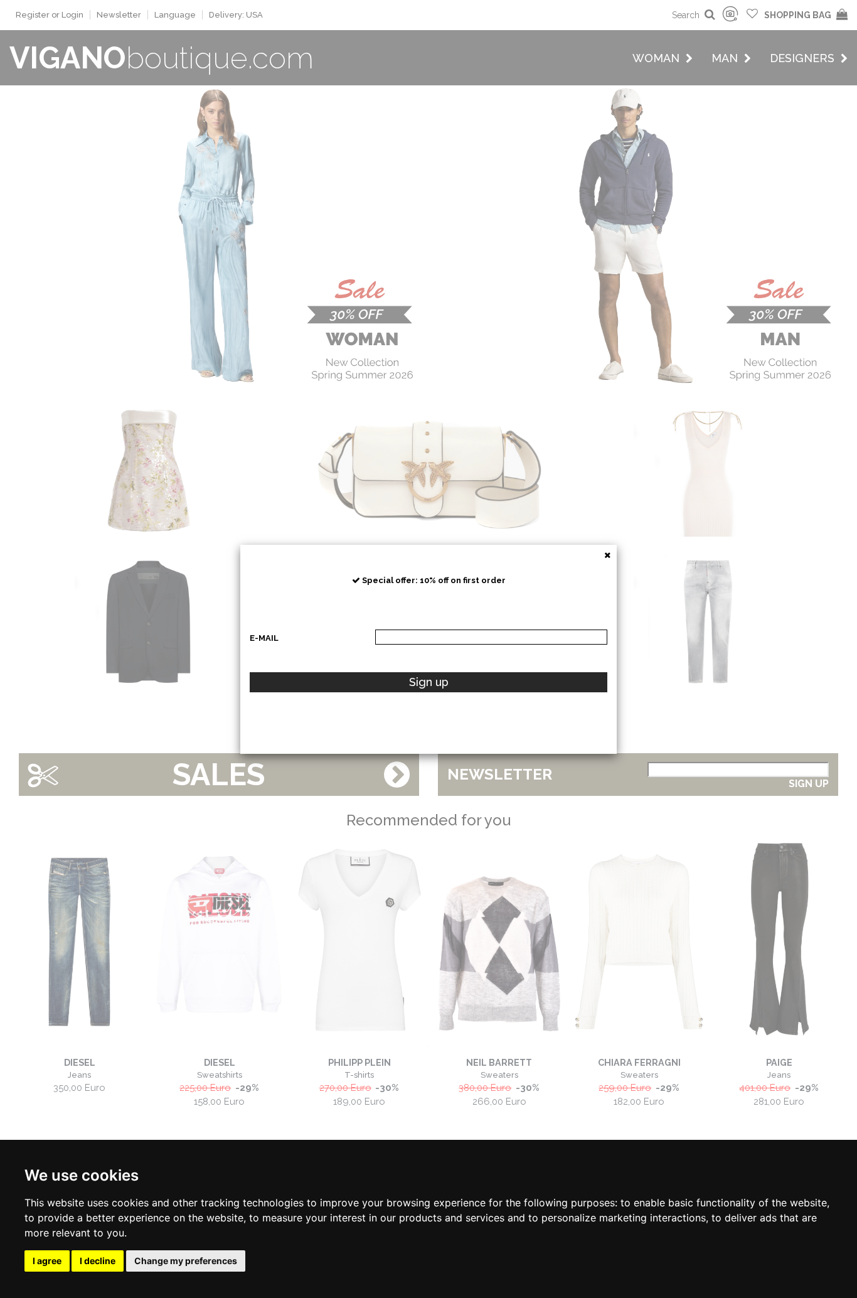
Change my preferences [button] (185, 1260)
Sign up (429, 682)
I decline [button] (97, 1260)
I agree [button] (47, 1260)
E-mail (264, 638)
